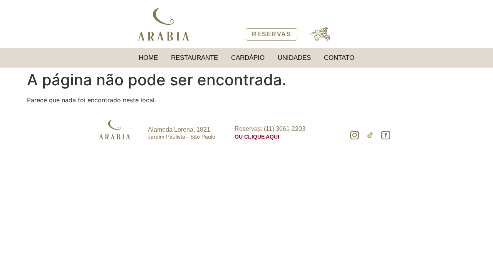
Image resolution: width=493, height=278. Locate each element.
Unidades (294, 57)
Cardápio (248, 57)
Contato (339, 57)
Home (148, 57)
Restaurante (194, 57)
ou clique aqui (257, 137)
